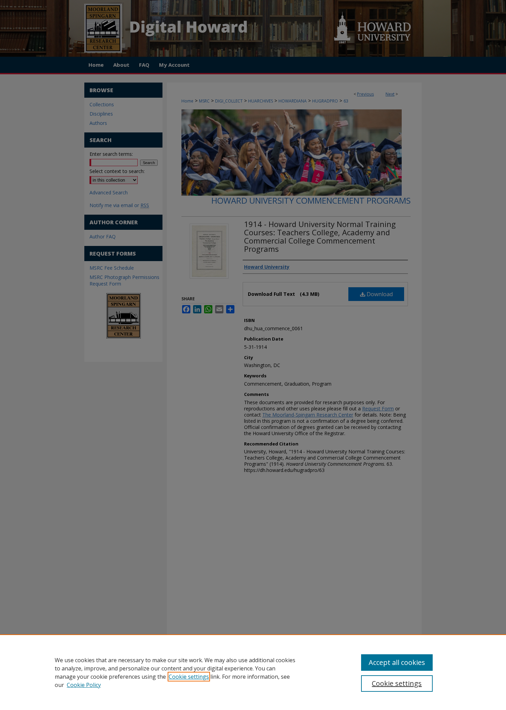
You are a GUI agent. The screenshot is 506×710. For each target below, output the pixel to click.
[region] (253, 672)
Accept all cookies (397, 662)
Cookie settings (189, 676)
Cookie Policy (84, 685)
